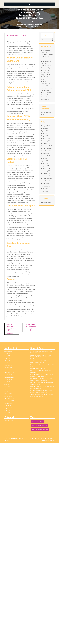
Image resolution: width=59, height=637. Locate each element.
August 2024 (46, 186)
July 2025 (45, 158)
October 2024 (47, 181)
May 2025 (45, 163)
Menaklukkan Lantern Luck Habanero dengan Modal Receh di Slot (47, 55)
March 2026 (46, 138)
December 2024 (47, 176)
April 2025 (46, 166)
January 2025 (46, 173)
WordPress (51, 440)
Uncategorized (36, 22)
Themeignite (50, 438)
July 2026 (45, 128)
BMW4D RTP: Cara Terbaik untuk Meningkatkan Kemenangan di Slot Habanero (40, 370)
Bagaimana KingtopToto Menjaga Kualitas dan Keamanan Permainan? (11, 329)
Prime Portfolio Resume (37, 438)
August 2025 (46, 156)
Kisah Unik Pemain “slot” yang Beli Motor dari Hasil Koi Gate (46, 75)
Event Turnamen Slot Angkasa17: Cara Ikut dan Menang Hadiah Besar (46, 86)
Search (43, 35)
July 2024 (45, 188)
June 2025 (45, 161)
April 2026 (46, 136)
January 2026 (46, 143)
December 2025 (47, 146)
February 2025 (47, 171)
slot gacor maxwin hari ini (39, 425)
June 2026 (45, 131)
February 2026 (47, 141)
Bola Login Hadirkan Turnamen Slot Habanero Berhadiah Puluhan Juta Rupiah (40, 356)
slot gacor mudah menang (40, 429)
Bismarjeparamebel (23, 22)
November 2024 (47, 178)
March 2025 (46, 168)
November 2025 (47, 148)
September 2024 (47, 183)
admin (24, 35)
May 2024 (45, 191)
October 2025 (47, 151)
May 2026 (45, 133)
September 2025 (47, 153)
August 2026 (46, 125)
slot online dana (26, 67)
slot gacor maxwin (37, 421)
